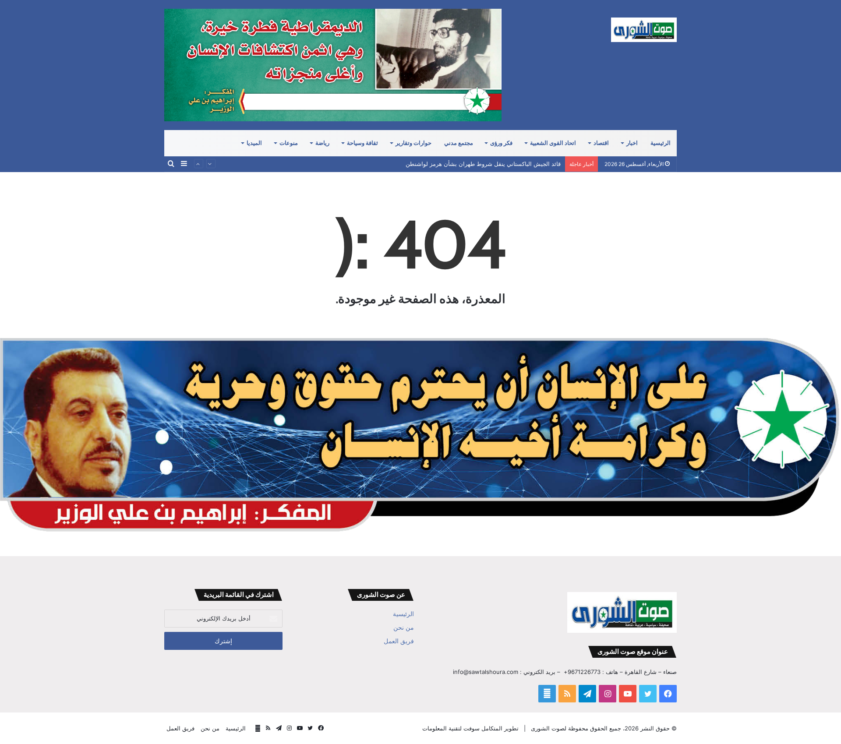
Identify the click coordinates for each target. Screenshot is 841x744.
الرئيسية (660, 143)
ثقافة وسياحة (362, 143)
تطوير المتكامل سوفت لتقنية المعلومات (470, 728)
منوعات (288, 143)
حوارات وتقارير (413, 143)
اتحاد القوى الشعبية (553, 143)
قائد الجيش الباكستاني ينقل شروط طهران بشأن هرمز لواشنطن (483, 163)
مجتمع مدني (458, 143)
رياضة (322, 143)
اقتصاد (601, 143)
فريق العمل (399, 641)
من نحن (403, 627)
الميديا (254, 143)
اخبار (632, 143)
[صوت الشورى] (644, 30)
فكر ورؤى (501, 143)
